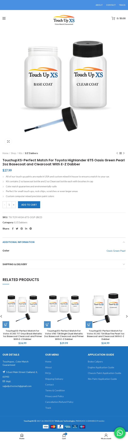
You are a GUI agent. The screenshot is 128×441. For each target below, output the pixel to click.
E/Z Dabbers (31, 153)
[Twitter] (17, 228)
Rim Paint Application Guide (102, 378)
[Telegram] (30, 228)
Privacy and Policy (54, 396)
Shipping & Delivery (14, 264)
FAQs (48, 373)
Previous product (117, 153)
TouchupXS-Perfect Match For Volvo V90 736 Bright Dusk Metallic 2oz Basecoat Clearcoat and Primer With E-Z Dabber (64, 335)
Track (48, 407)
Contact (49, 384)
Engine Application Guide (101, 367)
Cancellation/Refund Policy (59, 401)
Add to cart (29, 204)
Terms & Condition (55, 390)
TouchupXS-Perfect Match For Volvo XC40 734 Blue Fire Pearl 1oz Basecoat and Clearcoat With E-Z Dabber (105, 335)
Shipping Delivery (54, 378)
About (48, 367)
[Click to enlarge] (8, 141)
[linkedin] (26, 228)
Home (5, 153)
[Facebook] (13, 228)
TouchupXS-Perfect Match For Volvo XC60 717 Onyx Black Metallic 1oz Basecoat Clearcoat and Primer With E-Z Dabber (22, 335)
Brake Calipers (95, 361)
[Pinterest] (21, 228)
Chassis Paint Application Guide (104, 373)
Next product (124, 153)
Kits (20, 153)
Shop (13, 153)
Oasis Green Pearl (116, 250)
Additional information (18, 242)
